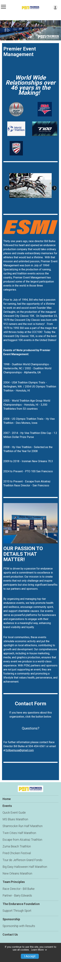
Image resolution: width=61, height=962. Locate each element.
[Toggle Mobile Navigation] (3, 6)
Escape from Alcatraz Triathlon (22, 839)
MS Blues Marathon (15, 819)
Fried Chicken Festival (17, 853)
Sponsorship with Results (19, 926)
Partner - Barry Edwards (17, 895)
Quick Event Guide (14, 812)
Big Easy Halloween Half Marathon (25, 866)
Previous (8, 188)
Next (56, 188)
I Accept (29, 956)
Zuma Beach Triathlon (17, 846)
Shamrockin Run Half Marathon (23, 826)
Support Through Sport (17, 910)
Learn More (37, 949)
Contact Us (10, 934)
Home (7, 799)
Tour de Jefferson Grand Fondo (22, 860)
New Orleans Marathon (17, 873)
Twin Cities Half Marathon (19, 833)
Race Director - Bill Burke (19, 888)
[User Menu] (55, 7)
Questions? (30, 728)
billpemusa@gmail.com (20, 750)
